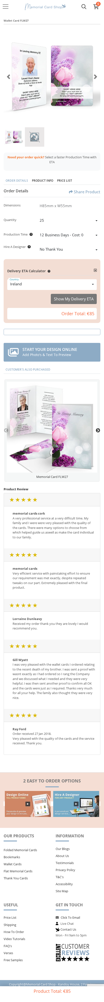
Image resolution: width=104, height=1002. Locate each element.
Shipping (10, 925)
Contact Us (68, 929)
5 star (35, 499)
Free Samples (13, 960)
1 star (12, 499)
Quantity (10, 220)
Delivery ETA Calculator (26, 271)
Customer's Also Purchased (28, 369)
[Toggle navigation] (7, 6)
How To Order (14, 932)
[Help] (30, 234)
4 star (29, 499)
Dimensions (12, 205)
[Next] (95, 77)
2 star (17, 499)
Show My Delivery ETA (74, 299)
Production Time (16, 234)
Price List (64, 180)
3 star (23, 499)
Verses (8, 953)
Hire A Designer (15, 247)
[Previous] (8, 77)
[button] (48, 271)
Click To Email (70, 917)
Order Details (17, 180)
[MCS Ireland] (45, 6)
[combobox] (68, 221)
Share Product (87, 192)
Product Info (42, 180)
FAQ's (8, 946)
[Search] (84, 6)
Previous (6, 430)
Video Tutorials (14, 939)
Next (98, 430)
